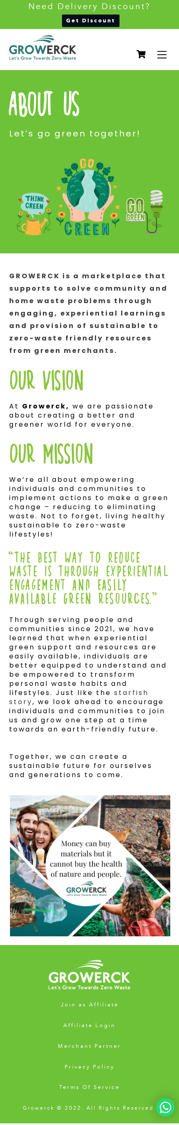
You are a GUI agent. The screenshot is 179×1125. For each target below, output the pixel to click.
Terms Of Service (89, 1087)
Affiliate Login (89, 1025)
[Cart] (141, 54)
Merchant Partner (89, 1046)
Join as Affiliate (90, 1004)
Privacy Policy (89, 1067)
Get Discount (90, 20)
